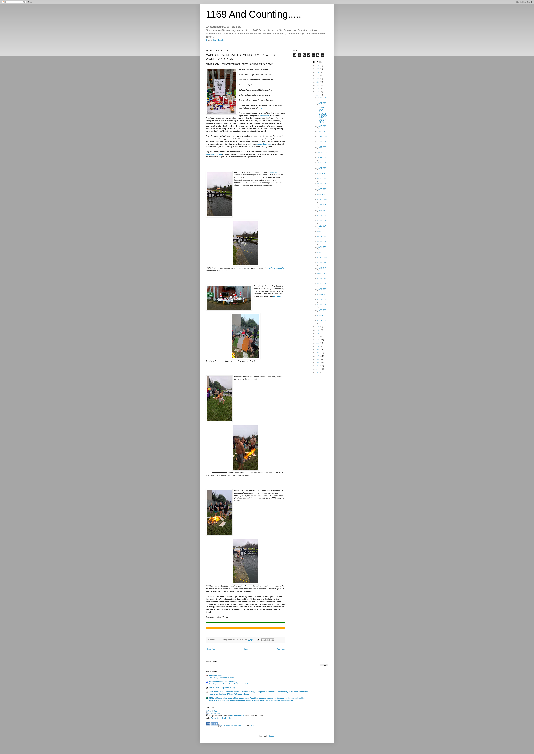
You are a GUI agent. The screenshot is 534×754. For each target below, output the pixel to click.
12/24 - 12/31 (322, 103)
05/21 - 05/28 (322, 247)
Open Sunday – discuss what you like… (222, 678)
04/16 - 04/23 (322, 268)
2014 (318, 333)
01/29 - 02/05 (322, 305)
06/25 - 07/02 (322, 226)
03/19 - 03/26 (322, 279)
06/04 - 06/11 (322, 237)
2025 (318, 69)
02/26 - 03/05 (322, 289)
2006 (318, 359)
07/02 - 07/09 (322, 221)
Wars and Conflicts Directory (221, 718)
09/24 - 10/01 (322, 168)
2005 (318, 363)
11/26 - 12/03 (322, 137)
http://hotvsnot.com (237, 716)
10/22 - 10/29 (322, 158)
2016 (318, 327)
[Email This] (262, 639)
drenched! (264, 116)
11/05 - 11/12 (322, 147)
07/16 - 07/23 (322, 210)
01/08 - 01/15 (322, 321)
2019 (318, 89)
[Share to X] (267, 639)
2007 (318, 356)
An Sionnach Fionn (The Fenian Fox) (223, 682)
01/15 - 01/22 (322, 315)
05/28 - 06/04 (322, 242)
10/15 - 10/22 (322, 163)
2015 (318, 330)
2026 (318, 66)
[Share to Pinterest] (273, 639)
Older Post (280, 649)
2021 (318, 82)
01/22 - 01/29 (322, 310)
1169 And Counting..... (253, 14)
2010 (318, 346)
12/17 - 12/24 (322, 126)
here (260, 108)
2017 (318, 95)
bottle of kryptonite (276, 268)
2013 (318, 336)
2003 (318, 369)
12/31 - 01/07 (322, 98)
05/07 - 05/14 (322, 252)
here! (252, 725)
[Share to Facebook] (270, 639)
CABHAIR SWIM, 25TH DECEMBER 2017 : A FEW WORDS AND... (322, 115)
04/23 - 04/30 (322, 263)
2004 (318, 366)
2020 (318, 85)
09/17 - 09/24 (322, 173)
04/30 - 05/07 (322, 258)
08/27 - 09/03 (322, 189)
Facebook (218, 40)
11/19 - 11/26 (322, 142)
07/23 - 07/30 (322, 205)
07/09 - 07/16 (322, 215)
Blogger (272, 736)
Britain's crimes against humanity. (222, 688)
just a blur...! (278, 296)
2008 (318, 353)
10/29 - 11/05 (322, 152)
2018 (318, 92)
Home (246, 649)
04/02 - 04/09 (322, 273)
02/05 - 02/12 (322, 300)
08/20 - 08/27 (322, 194)
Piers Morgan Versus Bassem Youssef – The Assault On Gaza (230, 684)
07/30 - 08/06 (322, 200)
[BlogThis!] (265, 639)
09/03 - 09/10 (322, 184)
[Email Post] (258, 640)
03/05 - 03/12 (322, 284)
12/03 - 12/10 (322, 131)
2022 (318, 79)
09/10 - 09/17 (322, 179)
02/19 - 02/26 (322, 294)
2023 (318, 75)
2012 (318, 340)
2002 (318, 372)
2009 (318, 350)
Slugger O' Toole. (215, 676)
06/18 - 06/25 (322, 231)
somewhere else (264, 144)
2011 (318, 343)
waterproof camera (214, 154)
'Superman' (273, 172)
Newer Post (211, 649)
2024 (318, 72)
